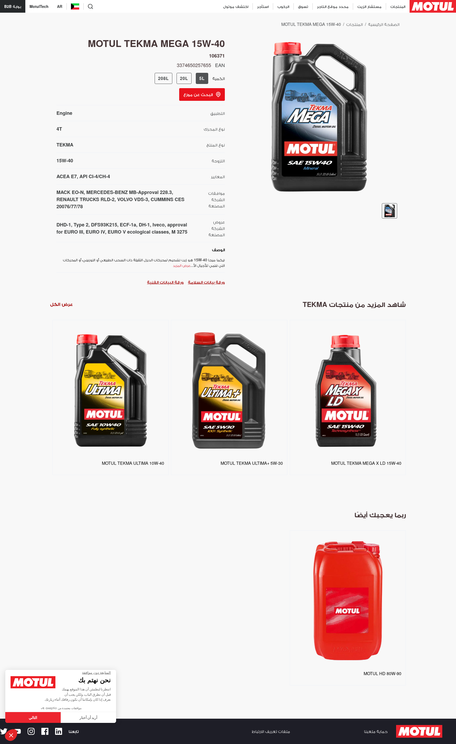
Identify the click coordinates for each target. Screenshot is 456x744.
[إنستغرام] (31, 731)
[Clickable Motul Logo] (433, 6)
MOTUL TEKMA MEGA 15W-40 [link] (311, 24)
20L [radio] (184, 78)
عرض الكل (61, 304)
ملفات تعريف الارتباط (271, 731)
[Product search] (90, 6)
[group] (181, 78)
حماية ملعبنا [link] (376, 731)
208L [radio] (163, 78)
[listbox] (228, 409)
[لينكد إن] (58, 731)
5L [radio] (202, 78)
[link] (302, 6)
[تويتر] (3, 731)
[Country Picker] (75, 6)
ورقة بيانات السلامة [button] (206, 282)
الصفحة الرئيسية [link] (384, 24)
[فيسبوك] (45, 731)
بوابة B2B (12, 6)
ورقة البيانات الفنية (165, 282)
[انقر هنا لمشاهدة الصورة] (389, 211)
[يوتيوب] (17, 731)
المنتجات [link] (354, 24)
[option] (109, 409)
